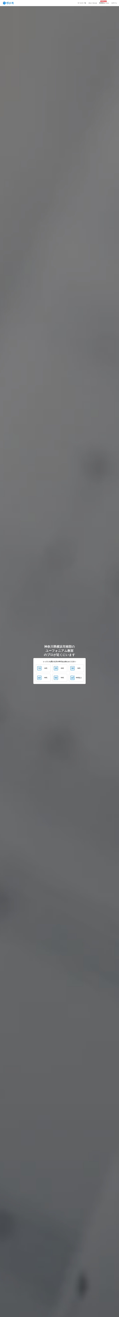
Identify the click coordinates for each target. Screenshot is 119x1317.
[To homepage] (8, 3)
